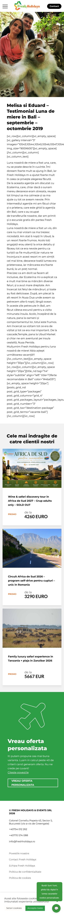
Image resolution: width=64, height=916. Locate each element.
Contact (54, 6)
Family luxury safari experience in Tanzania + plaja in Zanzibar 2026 (30, 658)
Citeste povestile (18, 772)
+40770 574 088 (18, 835)
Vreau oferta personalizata (22, 782)
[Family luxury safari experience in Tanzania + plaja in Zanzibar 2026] (32, 628)
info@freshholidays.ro (22, 841)
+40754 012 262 (18, 829)
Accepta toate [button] (35, 908)
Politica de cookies (20, 877)
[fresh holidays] (27, 5)
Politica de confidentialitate (25, 871)
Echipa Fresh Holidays (22, 865)
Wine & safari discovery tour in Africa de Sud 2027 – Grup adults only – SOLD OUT (30, 500)
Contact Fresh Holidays (22, 859)
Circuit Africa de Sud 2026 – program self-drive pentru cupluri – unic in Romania (31, 580)
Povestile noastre (19, 853)
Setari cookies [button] (14, 908)
